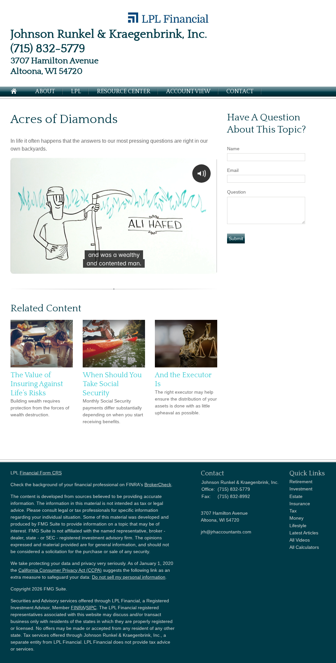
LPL (76, 91)
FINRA (78, 607)
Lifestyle (297, 525)
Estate (296, 496)
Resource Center (123, 91)
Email (233, 170)
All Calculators (304, 547)
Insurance (299, 503)
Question (236, 192)
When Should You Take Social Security (112, 384)
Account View (188, 91)
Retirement (300, 481)
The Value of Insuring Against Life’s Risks (36, 384)
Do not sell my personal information (128, 577)
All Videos (299, 540)
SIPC (91, 607)
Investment (300, 488)
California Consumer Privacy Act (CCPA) (60, 570)
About (45, 91)
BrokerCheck (157, 484)
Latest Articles (303, 532)
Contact (240, 91)
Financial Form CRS (41, 472)
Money (296, 518)
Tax (293, 510)
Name (233, 148)
